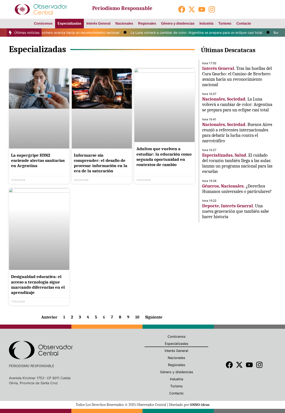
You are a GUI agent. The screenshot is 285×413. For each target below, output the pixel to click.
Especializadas (69, 23)
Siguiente (153, 317)
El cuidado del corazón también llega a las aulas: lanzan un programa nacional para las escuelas (237, 163)
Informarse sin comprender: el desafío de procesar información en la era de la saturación (100, 163)
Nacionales (124, 23)
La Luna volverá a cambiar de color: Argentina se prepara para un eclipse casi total (191, 32)
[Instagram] (211, 9)
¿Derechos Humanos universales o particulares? (237, 188)
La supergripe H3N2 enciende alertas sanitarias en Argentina (38, 160)
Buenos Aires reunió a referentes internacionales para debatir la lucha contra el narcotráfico (237, 133)
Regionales (147, 23)
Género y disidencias (177, 23)
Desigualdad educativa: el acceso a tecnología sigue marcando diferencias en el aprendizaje (38, 284)
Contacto (243, 23)
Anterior (49, 317)
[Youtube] (201, 9)
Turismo (224, 23)
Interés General (98, 23)
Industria (206, 23)
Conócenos (43, 23)
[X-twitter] (191, 9)
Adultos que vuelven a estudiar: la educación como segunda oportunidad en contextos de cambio (164, 156)
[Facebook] (181, 9)
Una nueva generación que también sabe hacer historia (235, 211)
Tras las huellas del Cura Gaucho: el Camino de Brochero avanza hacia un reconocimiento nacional (237, 76)
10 (137, 317)
